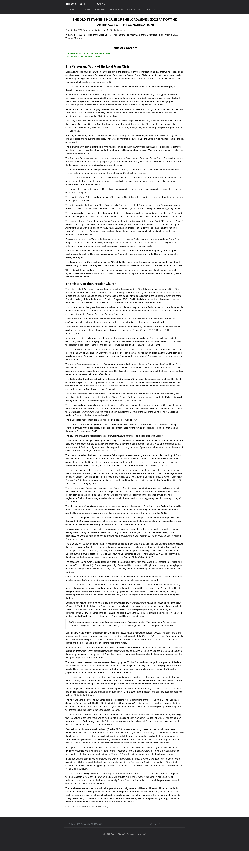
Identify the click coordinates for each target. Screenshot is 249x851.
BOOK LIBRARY (133, 10)
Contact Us (155, 824)
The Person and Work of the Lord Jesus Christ (88, 53)
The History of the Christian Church (82, 57)
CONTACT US (149, 10)
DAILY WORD (100, 10)
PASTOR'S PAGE (84, 10)
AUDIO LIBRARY (116, 10)
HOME (72, 10)
